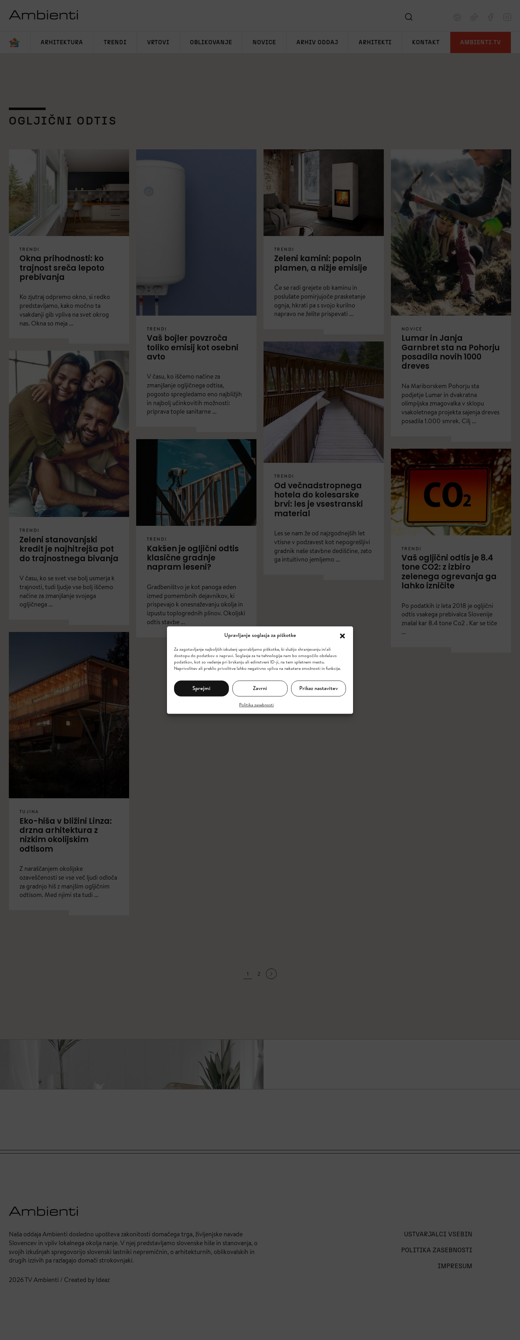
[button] (342, 635)
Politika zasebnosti (256, 704)
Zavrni (260, 688)
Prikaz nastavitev (318, 688)
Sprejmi (201, 688)
